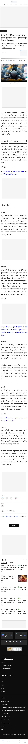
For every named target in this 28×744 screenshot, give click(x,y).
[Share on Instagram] (15, 498)
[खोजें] (27, 2)
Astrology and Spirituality (11, 516)
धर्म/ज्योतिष (4, 31)
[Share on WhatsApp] (11, 498)
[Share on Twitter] (7, 498)
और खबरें (14, 525)
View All (25, 560)
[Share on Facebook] (2, 498)
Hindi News (3, 516)
